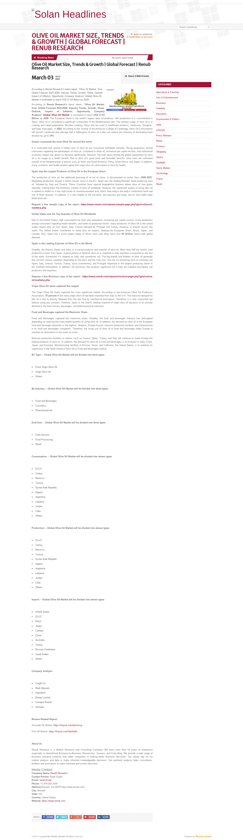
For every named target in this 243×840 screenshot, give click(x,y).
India (158, 124)
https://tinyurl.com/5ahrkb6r (63, 731)
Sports (159, 157)
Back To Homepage (143, 34)
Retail (159, 141)
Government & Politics (167, 119)
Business (161, 103)
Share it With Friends (138, 76)
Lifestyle (160, 130)
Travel (159, 179)
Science (160, 146)
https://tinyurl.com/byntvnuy (68, 725)
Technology (162, 173)
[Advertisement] (169, 13)
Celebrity (160, 108)
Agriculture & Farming (167, 92)
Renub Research (59, 773)
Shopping (161, 151)
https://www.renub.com (53, 801)
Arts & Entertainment (167, 97)
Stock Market (163, 168)
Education (161, 114)
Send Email (45, 780)
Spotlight (160, 162)
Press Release (163, 135)
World (159, 184)
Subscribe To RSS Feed (141, 37)
